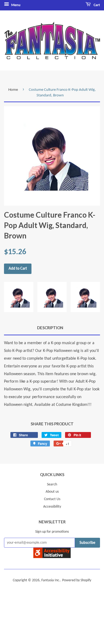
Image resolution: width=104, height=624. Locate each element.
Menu (15, 5)
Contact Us (52, 499)
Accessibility (52, 506)
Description (50, 327)
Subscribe (87, 543)
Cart (96, 5)
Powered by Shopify (76, 580)
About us (52, 491)
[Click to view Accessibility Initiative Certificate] (52, 557)
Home (13, 90)
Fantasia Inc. (50, 580)
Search (52, 484)
